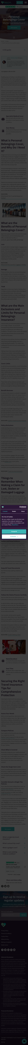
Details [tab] (14, 511)
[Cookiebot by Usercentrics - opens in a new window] (19, 507)
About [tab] (23, 511)
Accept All (14, 531)
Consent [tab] (5, 511)
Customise (13, 536)
